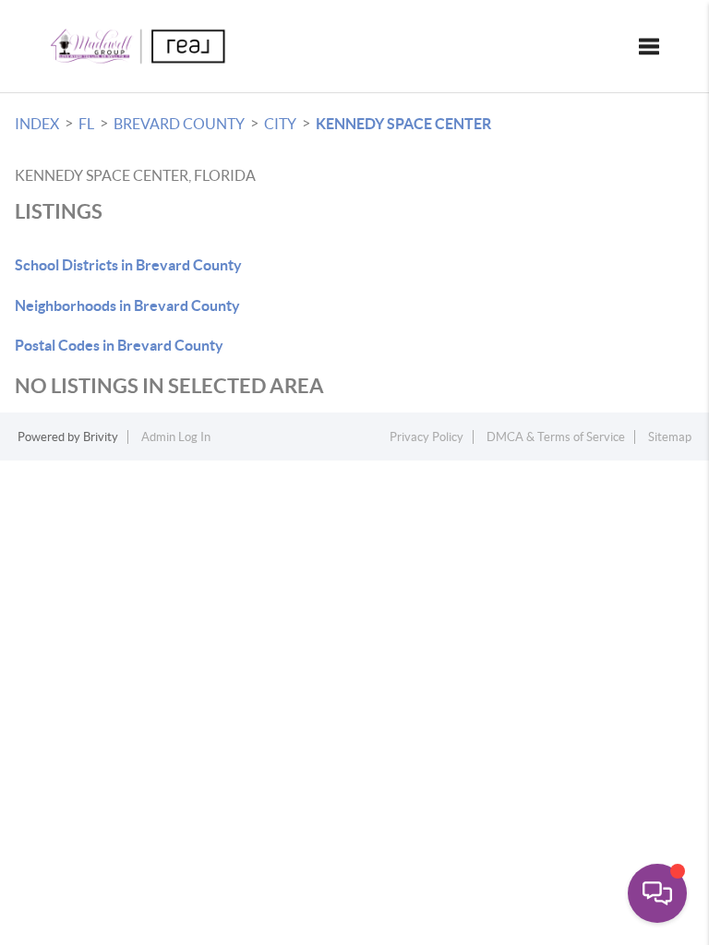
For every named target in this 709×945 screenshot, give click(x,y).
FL (86, 123)
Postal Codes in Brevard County (119, 345)
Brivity (100, 437)
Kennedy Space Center (403, 123)
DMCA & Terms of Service (556, 437)
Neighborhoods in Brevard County (127, 305)
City (280, 123)
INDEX (37, 123)
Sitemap (669, 437)
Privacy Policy (426, 437)
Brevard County (179, 123)
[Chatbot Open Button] (657, 893)
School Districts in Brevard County (128, 265)
